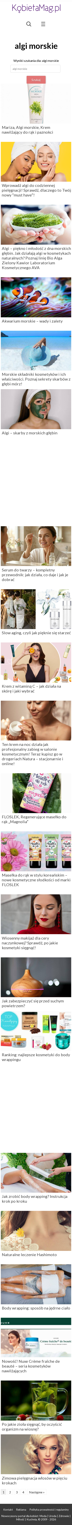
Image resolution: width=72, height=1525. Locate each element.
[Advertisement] (36, 482)
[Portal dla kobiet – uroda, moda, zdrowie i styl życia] (36, 8)
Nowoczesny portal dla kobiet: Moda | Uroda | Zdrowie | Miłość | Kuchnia (36, 1517)
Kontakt (8, 1509)
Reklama (21, 1509)
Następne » (37, 1492)
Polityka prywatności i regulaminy (49, 1509)
